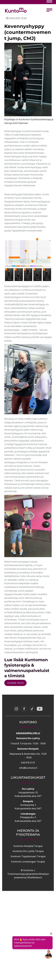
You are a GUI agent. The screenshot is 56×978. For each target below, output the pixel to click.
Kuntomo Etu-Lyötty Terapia (28, 851)
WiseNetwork (34, 877)
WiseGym (44, 873)
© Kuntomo (27, 870)
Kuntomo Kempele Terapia (28, 846)
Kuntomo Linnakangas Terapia (28, 861)
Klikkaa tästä (15, 682)
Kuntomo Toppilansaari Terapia (28, 856)
